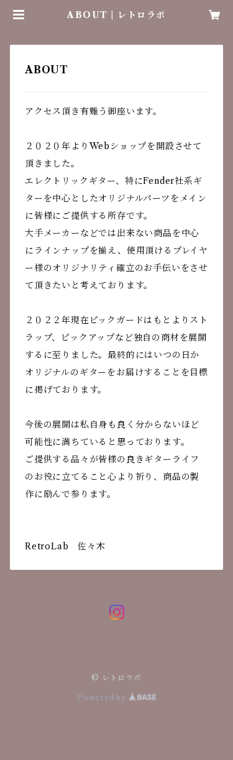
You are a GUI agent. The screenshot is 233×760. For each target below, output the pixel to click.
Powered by (103, 697)
